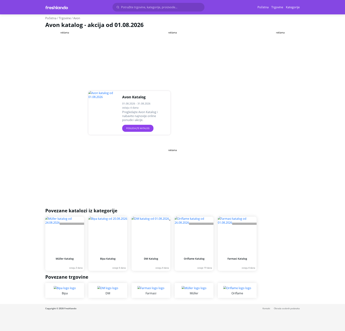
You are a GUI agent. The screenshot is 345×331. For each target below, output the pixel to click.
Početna (263, 7)
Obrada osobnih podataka (287, 308)
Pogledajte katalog (138, 128)
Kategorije (293, 7)
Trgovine (277, 7)
